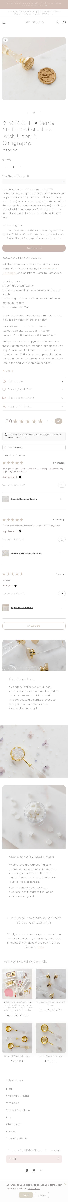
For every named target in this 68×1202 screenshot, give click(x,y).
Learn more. (34, 1188)
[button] (3, 22)
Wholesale (12, 1103)
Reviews (11, 1131)
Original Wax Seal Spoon (17, 1056)
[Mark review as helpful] (62, 485)
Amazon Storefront (17, 1138)
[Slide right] (40, 112)
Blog (9, 1088)
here (41, 947)
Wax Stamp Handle (13, 176)
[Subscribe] (58, 1159)
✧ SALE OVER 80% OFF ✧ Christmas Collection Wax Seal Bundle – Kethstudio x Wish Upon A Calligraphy (17, 1006)
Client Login (13, 1124)
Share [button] (9, 370)
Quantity (6, 159)
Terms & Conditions (18, 1110)
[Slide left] (27, 112)
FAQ (8, 1117)
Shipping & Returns (17, 1095)
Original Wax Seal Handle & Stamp (50, 1003)
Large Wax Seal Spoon (50, 1056)
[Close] (65, 1184)
